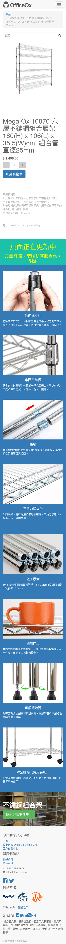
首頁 (5, 841)
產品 (8, 14)
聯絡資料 (8, 859)
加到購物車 (14, 174)
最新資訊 (8, 863)
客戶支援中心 (10, 848)
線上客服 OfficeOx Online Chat (20, 844)
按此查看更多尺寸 (19, 814)
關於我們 (23, 907)
